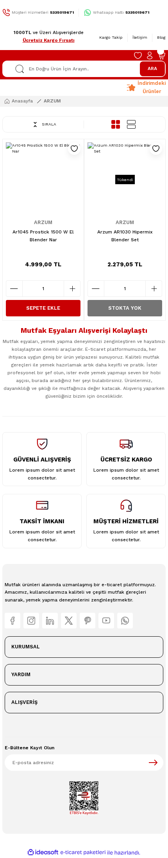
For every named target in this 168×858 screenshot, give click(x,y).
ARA (152, 68)
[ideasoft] (43, 852)
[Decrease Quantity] (14, 288)
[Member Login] (149, 55)
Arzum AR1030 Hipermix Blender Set (125, 235)
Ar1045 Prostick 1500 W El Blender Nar (43, 235)
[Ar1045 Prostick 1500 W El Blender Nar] (43, 179)
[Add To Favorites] (74, 148)
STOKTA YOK (124, 308)
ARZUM (52, 101)
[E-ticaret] (83, 853)
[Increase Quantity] (72, 288)
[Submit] (153, 762)
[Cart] (161, 55)
